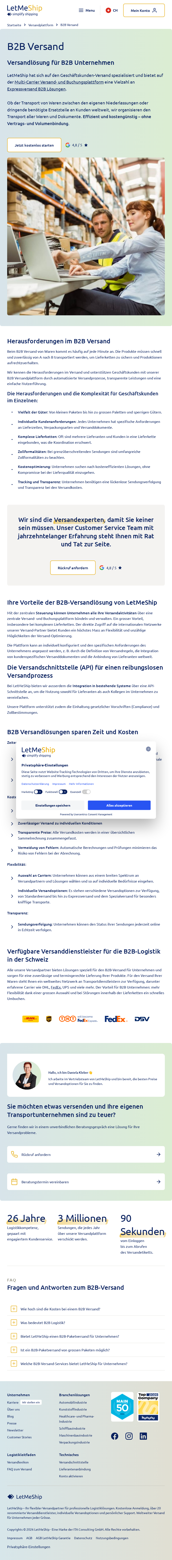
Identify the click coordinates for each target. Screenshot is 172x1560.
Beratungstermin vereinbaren (45, 1181)
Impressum (15, 1538)
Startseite (14, 25)
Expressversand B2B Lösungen (36, 88)
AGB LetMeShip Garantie (53, 1538)
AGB (29, 1538)
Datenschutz (83, 1538)
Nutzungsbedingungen (112, 1538)
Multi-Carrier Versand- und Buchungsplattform (59, 81)
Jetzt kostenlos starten (34, 145)
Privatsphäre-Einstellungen (28, 1546)
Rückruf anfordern (73, 567)
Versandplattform (40, 25)
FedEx (56, 987)
